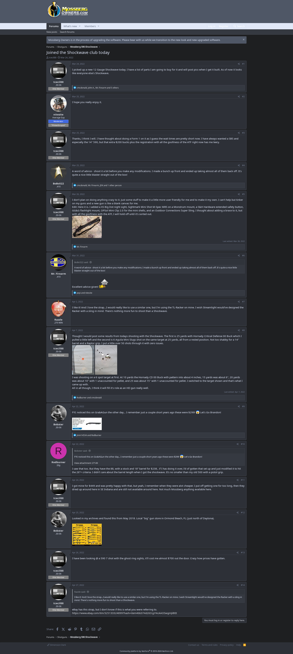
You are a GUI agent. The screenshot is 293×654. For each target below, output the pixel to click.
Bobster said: (80, 450)
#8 (243, 330)
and (84, 292)
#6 (243, 255)
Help (238, 644)
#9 (243, 406)
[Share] (239, 64)
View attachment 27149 (86, 462)
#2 (243, 96)
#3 (243, 132)
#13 (243, 552)
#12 (243, 512)
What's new (70, 26)
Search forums (67, 31)
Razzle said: (80, 591)
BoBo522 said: (81, 262)
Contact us (193, 644)
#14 (243, 585)
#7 (243, 301)
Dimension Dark (57, 644)
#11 (243, 480)
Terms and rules (210, 644)
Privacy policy (227, 644)
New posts (51, 31)
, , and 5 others (98, 87)
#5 (243, 194)
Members (90, 26)
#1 (243, 63)
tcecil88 (52, 57)
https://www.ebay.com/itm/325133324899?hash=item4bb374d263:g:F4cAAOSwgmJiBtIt (124, 613)
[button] (79, 26)
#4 (243, 165)
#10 (243, 444)
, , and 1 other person (99, 185)
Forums (53, 26)
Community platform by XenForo (146, 651)
